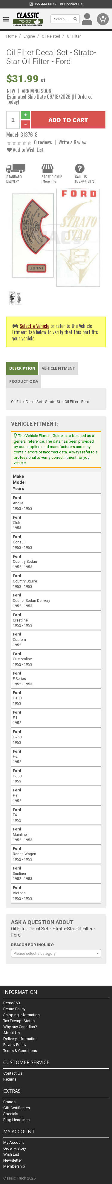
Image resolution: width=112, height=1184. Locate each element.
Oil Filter (74, 36)
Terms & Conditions (20, 1050)
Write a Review (73, 142)
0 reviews (43, 142)
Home (11, 36)
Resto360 (11, 1003)
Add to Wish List (28, 149)
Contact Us (73, 4)
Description (22, 368)
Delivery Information (20, 1038)
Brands (9, 1102)
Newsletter (12, 1160)
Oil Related (51, 36)
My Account (13, 1142)
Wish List (11, 1154)
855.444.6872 (44, 4)
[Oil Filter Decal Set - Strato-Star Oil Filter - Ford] (56, 237)
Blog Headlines (16, 1120)
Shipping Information (21, 1015)
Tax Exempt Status (19, 1021)
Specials (10, 1114)
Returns (9, 1079)
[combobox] (56, 953)
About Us (11, 1032)
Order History (14, 1148)
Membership (14, 1166)
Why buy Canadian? (20, 1027)
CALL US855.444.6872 (85, 179)
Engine (29, 36)
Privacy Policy (14, 1044)
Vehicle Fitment (58, 368)
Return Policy (14, 1009)
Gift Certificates (16, 1108)
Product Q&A (23, 381)
